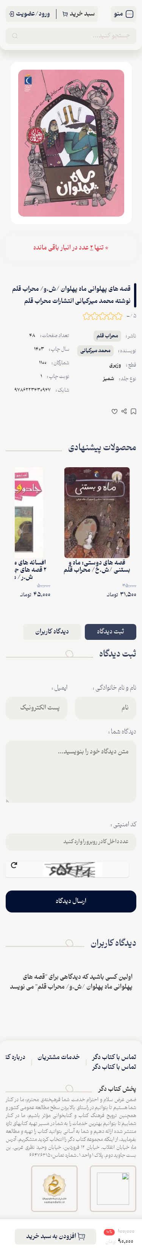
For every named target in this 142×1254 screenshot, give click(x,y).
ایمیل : (59, 688)
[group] (71, 143)
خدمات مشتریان (58, 1057)
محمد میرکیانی (95, 351)
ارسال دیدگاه (71, 901)
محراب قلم (107, 336)
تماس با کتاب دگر (114, 1057)
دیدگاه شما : (122, 732)
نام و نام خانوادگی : (114, 688)
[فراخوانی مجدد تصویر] (67, 869)
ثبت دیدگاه (110, 632)
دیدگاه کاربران (52, 632)
